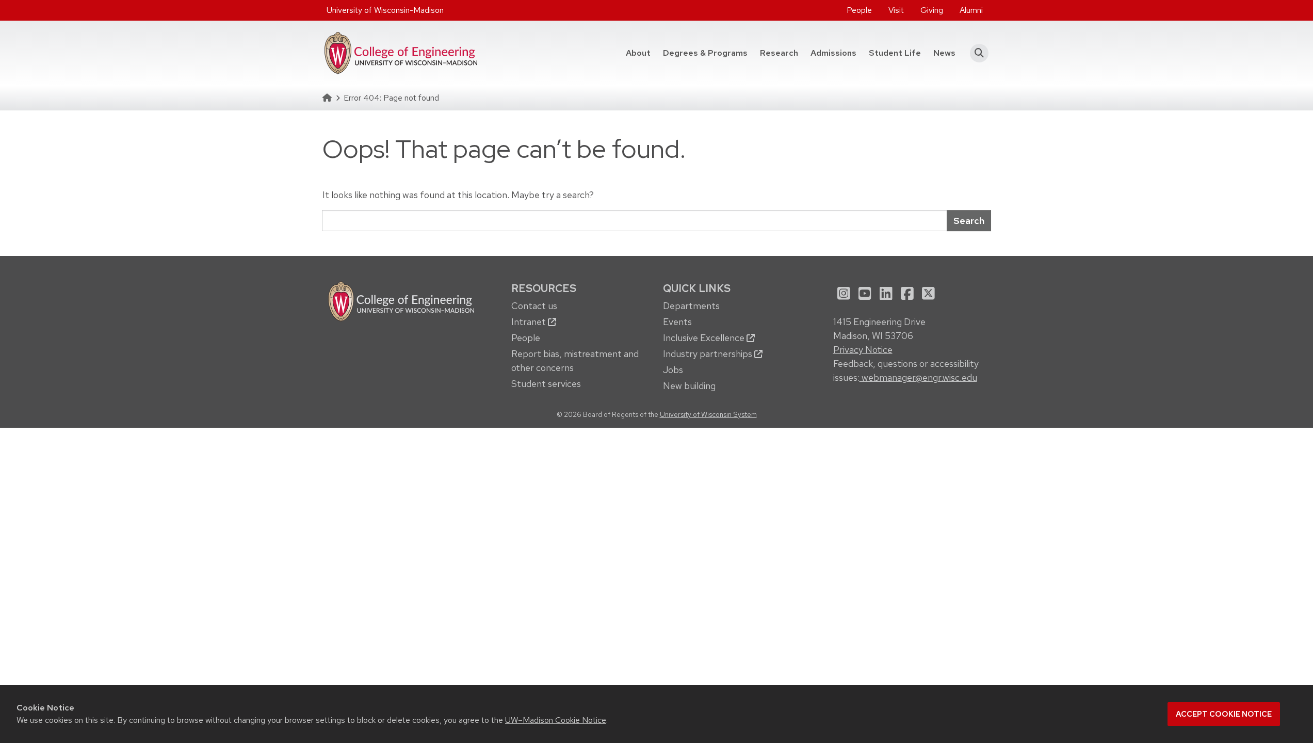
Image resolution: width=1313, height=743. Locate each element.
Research (779, 52)
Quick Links (697, 288)
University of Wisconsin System (708, 414)
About (638, 52)
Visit (896, 10)
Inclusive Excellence (705, 338)
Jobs (673, 370)
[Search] (976, 53)
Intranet (529, 322)
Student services (546, 384)
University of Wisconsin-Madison (385, 10)
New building (689, 386)
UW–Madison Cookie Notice (555, 720)
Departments (691, 306)
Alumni (971, 10)
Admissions (833, 52)
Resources (543, 288)
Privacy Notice (863, 350)
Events (677, 322)
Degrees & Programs (708, 52)
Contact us (534, 306)
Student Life (895, 52)
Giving (931, 10)
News (944, 52)
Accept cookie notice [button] (1224, 714)
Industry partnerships (708, 354)
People (859, 10)
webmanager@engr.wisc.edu (918, 377)
